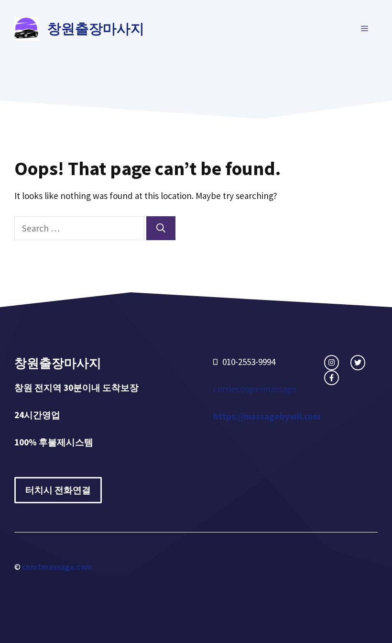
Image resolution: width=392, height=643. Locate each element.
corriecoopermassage (254, 389)
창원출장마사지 (95, 28)
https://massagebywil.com (266, 416)
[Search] (160, 228)
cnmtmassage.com (57, 567)
